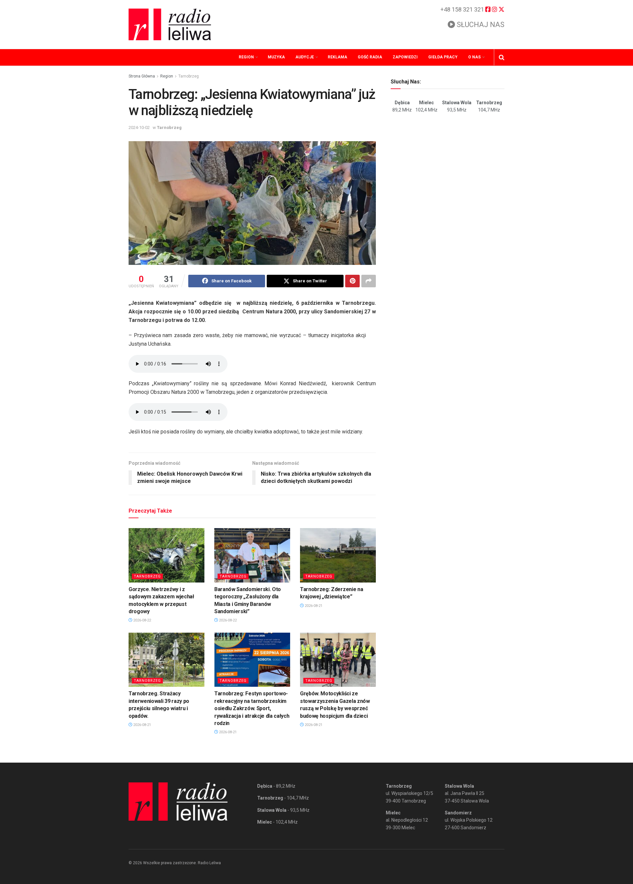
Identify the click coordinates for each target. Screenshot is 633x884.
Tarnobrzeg (188, 76)
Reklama (337, 57)
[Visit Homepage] (170, 24)
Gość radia (370, 57)
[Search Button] (501, 57)
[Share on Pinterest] (352, 281)
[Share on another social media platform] (368, 281)
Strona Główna (142, 76)
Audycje (304, 57)
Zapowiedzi (405, 57)
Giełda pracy (443, 57)
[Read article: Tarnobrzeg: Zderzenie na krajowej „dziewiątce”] (338, 555)
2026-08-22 (141, 620)
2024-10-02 (139, 127)
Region (246, 57)
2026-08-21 (313, 606)
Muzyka (276, 57)
